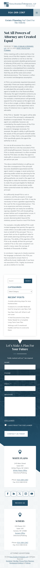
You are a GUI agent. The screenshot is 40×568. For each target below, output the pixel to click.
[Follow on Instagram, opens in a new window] (25, 493)
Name (7, 362)
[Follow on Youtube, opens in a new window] (31, 493)
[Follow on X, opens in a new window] (19, 493)
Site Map (15, 561)
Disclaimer (9, 421)
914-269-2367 (16, 12)
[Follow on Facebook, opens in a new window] (7, 493)
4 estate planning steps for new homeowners (19, 302)
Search (28, 281)
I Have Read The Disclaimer (19, 425)
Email (7, 384)
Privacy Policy (23, 561)
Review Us (20, 503)
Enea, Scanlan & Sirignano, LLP (19, 557)
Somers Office (20, 533)
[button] (36, 12)
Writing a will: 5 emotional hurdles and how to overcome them (18, 327)
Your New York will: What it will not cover (19, 313)
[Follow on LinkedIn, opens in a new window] (13, 493)
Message (8, 395)
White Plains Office (20, 470)
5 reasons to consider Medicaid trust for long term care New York (19, 308)
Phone (7, 373)
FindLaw (27, 563)
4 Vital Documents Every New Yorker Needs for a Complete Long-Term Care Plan (18, 320)
